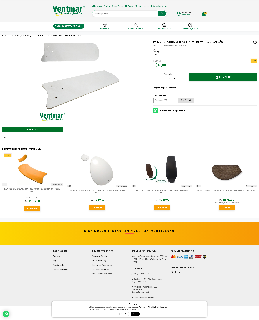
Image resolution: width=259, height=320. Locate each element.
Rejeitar (124, 314)
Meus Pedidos (187, 15)
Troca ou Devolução (100, 269)
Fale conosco (143, 6)
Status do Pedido (99, 256)
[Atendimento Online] (6, 314)
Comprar (224, 77)
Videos (130, 6)
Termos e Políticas (60, 269)
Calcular (186, 100)
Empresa (98, 6)
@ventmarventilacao (153, 231)
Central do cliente (159, 6)
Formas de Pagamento (102, 265)
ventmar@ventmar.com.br (146, 297)
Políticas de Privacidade (148, 307)
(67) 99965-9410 (141, 274)
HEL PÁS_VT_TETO (28, 36)
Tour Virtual (118, 6)
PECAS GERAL (14, 36)
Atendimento (58, 265)
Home (4, 36)
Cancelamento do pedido (102, 274)
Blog (107, 6)
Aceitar (135, 314)
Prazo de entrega (99, 260)
